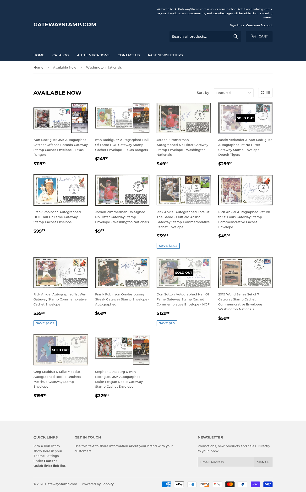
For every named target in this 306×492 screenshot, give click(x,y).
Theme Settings (46, 456)
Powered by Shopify (98, 484)
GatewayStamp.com (64, 24)
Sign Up (263, 462)
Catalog (60, 55)
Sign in (235, 25)
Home (38, 55)
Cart (263, 36)
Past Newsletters (165, 55)
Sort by (203, 93)
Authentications (93, 55)
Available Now (64, 67)
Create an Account (259, 25)
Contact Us (129, 55)
